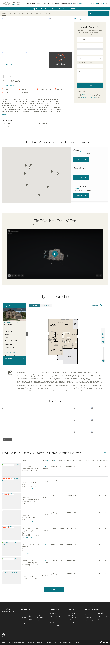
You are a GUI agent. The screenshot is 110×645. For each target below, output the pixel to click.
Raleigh (38, 615)
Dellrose (76, 150)
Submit (90, 86)
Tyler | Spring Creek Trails (29, 488)
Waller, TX (77, 170)
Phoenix (38, 612)
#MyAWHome (101, 622)
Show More (5, 114)
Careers (87, 615)
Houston (8, 71)
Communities (13, 13)
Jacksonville (32, 612)
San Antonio (39, 617)
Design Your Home (41, 3)
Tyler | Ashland (26, 580)
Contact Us (75, 3)
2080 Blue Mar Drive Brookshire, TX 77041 (30, 470)
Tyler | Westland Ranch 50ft (29, 537)
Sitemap (65, 642)
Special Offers (81, 3)
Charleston (23, 617)
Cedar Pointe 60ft (79, 186)
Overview (4, 13)
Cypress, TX (78, 152)
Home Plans (14, 71)
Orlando (31, 622)
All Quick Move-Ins (54, 590)
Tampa (38, 620)
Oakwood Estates (79, 168)
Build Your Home (52, 3)
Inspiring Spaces (54, 628)
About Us (87, 612)
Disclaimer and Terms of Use (44, 642)
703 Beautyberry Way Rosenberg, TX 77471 (30, 564)
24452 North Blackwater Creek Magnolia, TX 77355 (29, 517)
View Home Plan (81, 159)
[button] (29, 167)
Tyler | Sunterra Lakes (28, 473)
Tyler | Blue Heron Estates (29, 506)
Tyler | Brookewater (27, 567)
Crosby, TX (78, 188)
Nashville (31, 619)
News (98, 619)
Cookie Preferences (74, 642)
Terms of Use (93, 94)
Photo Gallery (38, 13)
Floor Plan (29, 13)
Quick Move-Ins (48, 13)
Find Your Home (31, 3)
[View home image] (81, 412)
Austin (22, 615)
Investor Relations (102, 616)
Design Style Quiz (54, 625)
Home (3, 71)
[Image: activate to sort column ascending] (11, 461)
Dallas (22, 620)
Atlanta (22, 612)
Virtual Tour (21, 13)
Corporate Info (89, 620)
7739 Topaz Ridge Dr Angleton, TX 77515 (30, 577)
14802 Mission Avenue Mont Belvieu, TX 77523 (30, 502)
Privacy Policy (84, 94)
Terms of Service (93, 97)
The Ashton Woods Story (64, 3)
